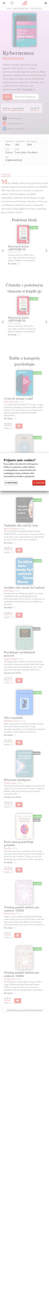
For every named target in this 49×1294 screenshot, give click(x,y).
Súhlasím (40, 483)
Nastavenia (12, 483)
